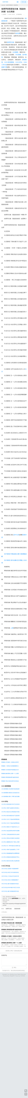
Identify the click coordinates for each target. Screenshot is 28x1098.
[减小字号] (26, 14)
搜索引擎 (4, 67)
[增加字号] (24, 14)
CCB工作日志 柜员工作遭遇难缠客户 (10, 880)
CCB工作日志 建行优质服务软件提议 (10, 883)
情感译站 (16, 5)
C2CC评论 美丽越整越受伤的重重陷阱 (10, 853)
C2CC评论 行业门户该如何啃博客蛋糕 (10, 819)
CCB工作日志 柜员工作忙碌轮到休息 (10, 872)
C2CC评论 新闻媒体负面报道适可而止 (10, 857)
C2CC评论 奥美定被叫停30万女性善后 (10, 804)
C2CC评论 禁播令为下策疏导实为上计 (10, 826)
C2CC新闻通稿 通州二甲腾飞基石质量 (10, 796)
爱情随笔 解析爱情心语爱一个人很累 (10, 773)
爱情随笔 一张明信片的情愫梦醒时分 (10, 766)
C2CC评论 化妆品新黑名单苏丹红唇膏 (10, 830)
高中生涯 (16, 535)
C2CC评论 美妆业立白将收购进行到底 (10, 811)
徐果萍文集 (10, 42)
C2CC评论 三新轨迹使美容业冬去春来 (10, 834)
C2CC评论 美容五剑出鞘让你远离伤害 (10, 860)
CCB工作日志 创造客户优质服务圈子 (10, 868)
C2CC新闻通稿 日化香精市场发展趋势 (10, 789)
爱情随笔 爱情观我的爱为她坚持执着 (10, 777)
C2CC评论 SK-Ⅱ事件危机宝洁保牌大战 (10, 845)
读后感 (17, 33)
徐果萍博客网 (9, 5)
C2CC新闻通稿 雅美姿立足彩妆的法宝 (10, 792)
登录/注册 (23, 2)
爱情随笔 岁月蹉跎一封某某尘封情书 (10, 762)
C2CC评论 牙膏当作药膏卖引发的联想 (10, 838)
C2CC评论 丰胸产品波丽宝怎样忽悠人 (10, 808)
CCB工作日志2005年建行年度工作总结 (10, 887)
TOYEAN (22, 975)
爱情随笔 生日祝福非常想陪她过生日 (10, 769)
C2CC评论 (18, 62)
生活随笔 (15, 52)
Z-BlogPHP (11, 975)
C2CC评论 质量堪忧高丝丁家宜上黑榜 (10, 842)
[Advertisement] (14, 1037)
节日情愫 (18, 54)
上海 (11, 628)
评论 (15, 967)
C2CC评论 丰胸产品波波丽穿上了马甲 (10, 849)
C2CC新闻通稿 (9, 62)
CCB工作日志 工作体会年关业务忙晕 (10, 876)
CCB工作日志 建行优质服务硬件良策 (10, 891)
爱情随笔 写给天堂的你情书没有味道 (10, 781)
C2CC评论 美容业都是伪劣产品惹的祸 (10, 815)
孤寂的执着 (17, 908)
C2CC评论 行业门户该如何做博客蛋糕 (10, 823)
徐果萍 (4, 14)
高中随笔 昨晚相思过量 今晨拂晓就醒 (11, 923)
